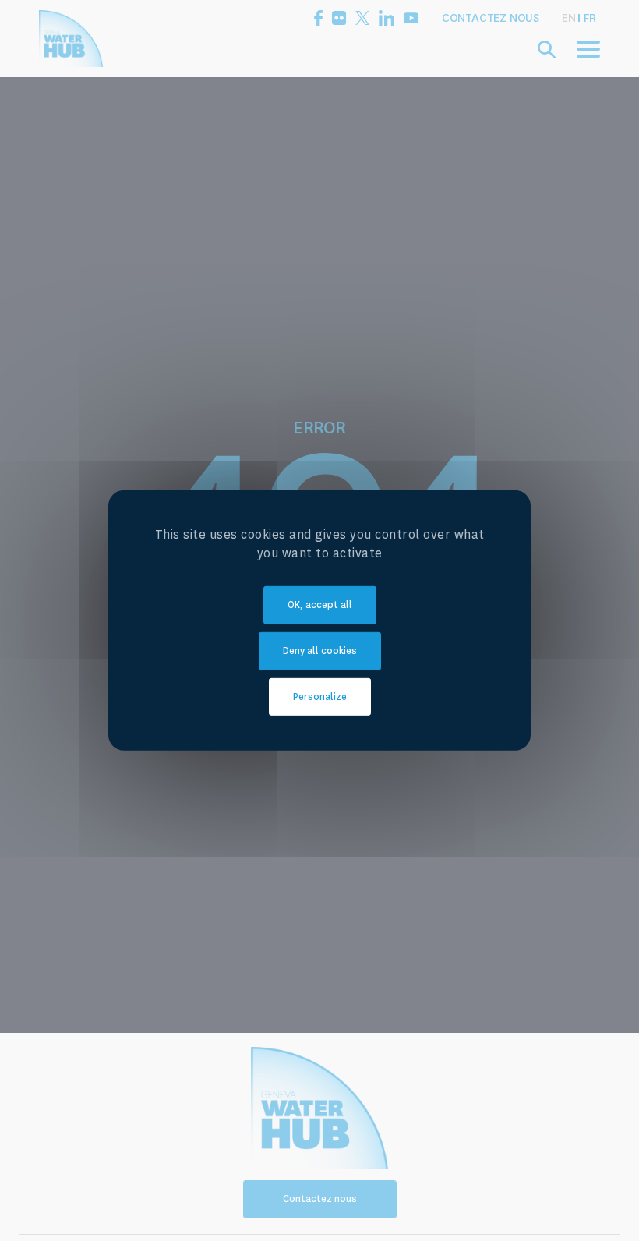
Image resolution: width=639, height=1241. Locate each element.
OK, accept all (320, 605)
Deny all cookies (320, 651)
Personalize (320, 696)
